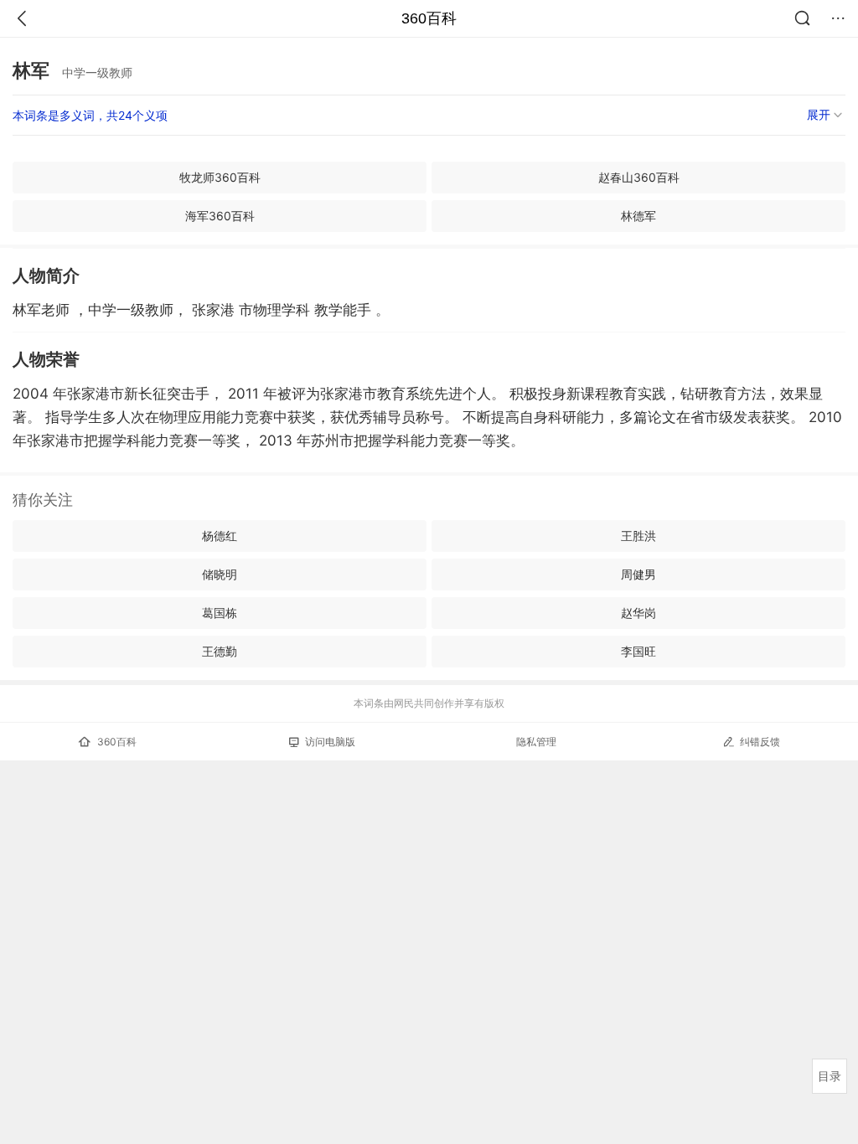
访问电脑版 (330, 741)
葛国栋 (219, 612)
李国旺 (638, 651)
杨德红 (219, 535)
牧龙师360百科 (220, 177)
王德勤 (219, 651)
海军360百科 (220, 216)
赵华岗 (638, 612)
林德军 (638, 216)
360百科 (429, 18)
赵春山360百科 (639, 177)
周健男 (638, 574)
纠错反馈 (760, 741)
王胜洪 (638, 535)
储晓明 (219, 574)
